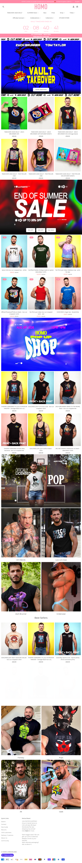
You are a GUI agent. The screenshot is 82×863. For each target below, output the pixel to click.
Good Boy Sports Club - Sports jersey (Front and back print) (68, 658)
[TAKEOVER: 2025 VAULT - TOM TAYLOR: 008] (41, 155)
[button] (77, 7)
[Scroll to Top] (79, 854)
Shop (61, 13)
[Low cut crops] (61, 532)
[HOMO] (41, 6)
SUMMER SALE (32, 13)
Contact (3, 824)
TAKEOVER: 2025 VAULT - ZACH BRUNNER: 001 (14, 133)
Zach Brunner (21, 614)
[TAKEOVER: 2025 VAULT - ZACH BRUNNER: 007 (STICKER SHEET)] (41, 113)
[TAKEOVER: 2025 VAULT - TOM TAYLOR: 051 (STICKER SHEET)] (68, 155)
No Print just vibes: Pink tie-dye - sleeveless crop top (14, 702)
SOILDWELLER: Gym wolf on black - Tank (41, 449)
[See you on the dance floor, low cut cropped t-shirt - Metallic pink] (41, 682)
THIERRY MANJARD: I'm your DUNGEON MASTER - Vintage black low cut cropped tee (14, 407)
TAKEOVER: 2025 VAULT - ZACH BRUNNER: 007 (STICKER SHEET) (41, 133)
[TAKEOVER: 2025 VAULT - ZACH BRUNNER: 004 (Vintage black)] (68, 113)
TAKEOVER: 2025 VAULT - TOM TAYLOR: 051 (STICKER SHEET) (67, 175)
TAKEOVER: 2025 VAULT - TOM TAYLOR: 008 (41, 175)
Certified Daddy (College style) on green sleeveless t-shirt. (41, 271)
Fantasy (21, 758)
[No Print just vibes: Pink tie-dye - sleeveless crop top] (14, 682)
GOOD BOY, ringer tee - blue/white (68, 312)
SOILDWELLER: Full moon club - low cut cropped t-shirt (41, 407)
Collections (49, 18)
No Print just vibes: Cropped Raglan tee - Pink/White (68, 702)
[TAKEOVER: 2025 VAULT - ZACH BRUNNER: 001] (14, 113)
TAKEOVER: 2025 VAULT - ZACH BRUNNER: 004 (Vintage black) (68, 133)
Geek (61, 812)
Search (3, 821)
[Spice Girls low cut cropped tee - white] (14, 251)
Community (5, 840)
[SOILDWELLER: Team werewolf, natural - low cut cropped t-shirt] (14, 639)
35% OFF (30, 230)
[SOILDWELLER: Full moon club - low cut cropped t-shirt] (41, 388)
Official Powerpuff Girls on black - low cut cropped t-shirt (14, 313)
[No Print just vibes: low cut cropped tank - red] (41, 293)
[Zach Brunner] (21, 586)
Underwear (61, 614)
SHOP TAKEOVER (41, 89)
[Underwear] (61, 586)
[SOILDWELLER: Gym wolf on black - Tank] (41, 429)
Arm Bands (20, 560)
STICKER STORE (64, 18)
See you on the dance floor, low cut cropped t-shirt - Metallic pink (41, 702)
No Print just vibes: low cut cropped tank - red (41, 313)
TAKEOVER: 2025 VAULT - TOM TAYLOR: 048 (14, 175)
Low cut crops (61, 560)
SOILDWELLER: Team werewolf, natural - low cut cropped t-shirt (14, 658)
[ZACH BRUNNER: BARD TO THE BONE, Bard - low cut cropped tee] (68, 388)
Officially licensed (18, 18)
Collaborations (34, 18)
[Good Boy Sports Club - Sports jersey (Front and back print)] (68, 639)
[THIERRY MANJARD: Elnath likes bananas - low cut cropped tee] (14, 429)
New (44, 13)
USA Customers (6, 832)
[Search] (3, 7)
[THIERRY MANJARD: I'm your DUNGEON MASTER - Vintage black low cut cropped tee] (14, 388)
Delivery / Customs (7, 835)
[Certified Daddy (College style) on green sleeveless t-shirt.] (41, 251)
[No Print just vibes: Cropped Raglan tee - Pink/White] (68, 682)
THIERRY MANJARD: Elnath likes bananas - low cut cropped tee (14, 449)
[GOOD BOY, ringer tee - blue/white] (68, 293)
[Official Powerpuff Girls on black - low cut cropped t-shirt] (14, 293)
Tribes (72, 13)
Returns (3, 830)
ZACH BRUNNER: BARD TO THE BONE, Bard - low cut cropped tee (67, 407)
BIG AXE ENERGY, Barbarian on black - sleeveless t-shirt (68, 449)
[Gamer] (61, 784)
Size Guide (4, 827)
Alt (21, 812)
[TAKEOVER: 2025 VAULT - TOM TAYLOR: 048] (14, 155)
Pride (53, 13)
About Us (4, 838)
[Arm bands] (21, 532)
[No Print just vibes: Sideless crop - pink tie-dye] (68, 251)
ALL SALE (51, 230)
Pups (61, 758)
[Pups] (61, 730)
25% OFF (40, 230)
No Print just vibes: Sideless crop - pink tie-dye (67, 271)
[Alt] (21, 784)
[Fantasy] (21, 730)
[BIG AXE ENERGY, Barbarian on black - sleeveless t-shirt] (68, 429)
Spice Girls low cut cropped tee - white (14, 270)
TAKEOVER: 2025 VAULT (14, 13)
